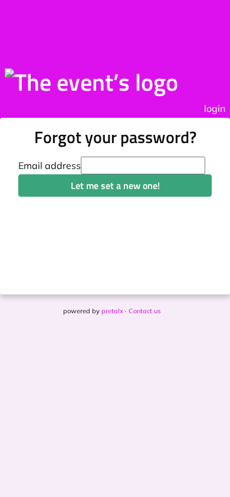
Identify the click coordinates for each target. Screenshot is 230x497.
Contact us (144, 311)
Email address (49, 165)
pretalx (112, 311)
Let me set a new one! (115, 185)
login (214, 108)
